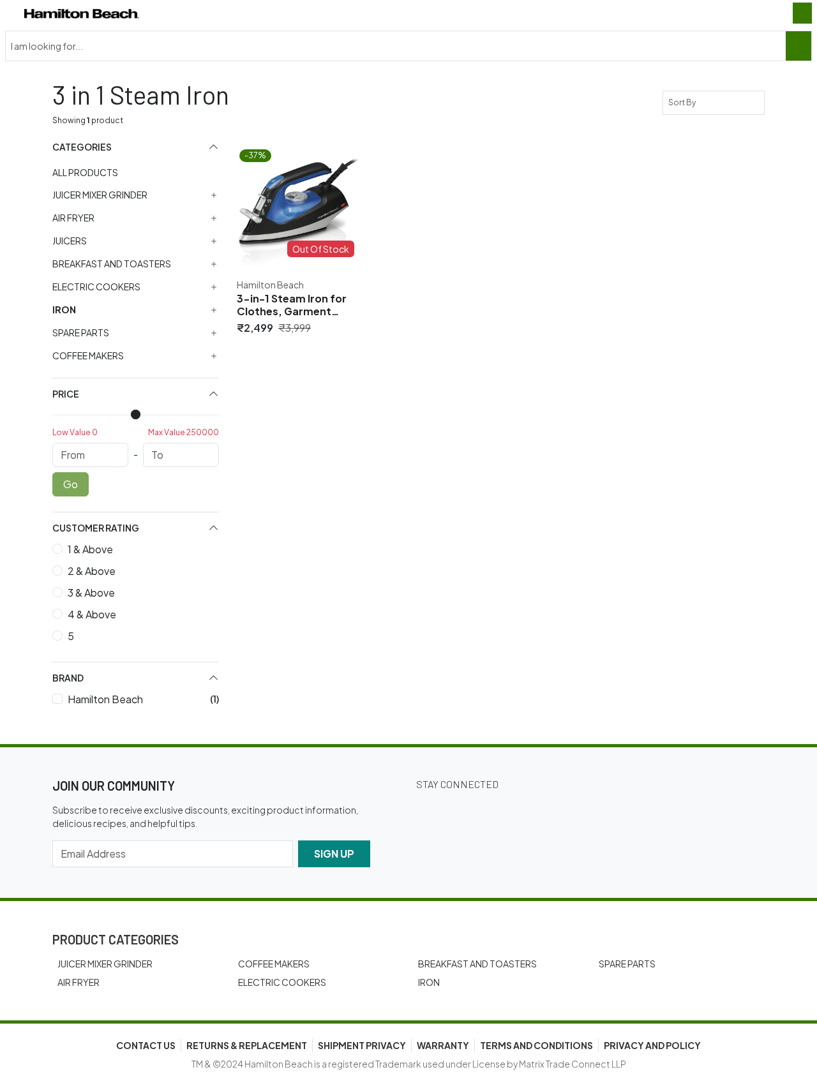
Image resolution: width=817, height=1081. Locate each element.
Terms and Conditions (536, 1045)
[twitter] (431, 810)
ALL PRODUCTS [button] (85, 172)
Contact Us (146, 1045)
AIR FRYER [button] (73, 217)
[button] (135, 147)
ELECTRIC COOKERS (282, 982)
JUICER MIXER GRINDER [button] (99, 195)
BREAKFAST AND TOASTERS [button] (111, 263)
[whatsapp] (610, 810)
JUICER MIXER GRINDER (105, 963)
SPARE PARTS (627, 963)
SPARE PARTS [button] (80, 332)
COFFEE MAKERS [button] (88, 355)
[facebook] (467, 810)
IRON (429, 982)
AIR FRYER (78, 982)
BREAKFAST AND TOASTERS (477, 963)
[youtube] (574, 810)
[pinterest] (538, 810)
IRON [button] (64, 309)
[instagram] (503, 810)
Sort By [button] (683, 102)
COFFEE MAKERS (274, 963)
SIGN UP (334, 853)
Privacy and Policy (652, 1045)
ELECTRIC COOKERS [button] (96, 286)
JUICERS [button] (69, 240)
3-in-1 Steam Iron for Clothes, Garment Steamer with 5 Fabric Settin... (293, 305)
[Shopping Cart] (802, 13)
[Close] (798, 46)
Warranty (443, 1045)
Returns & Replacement (246, 1045)
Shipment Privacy (362, 1045)
